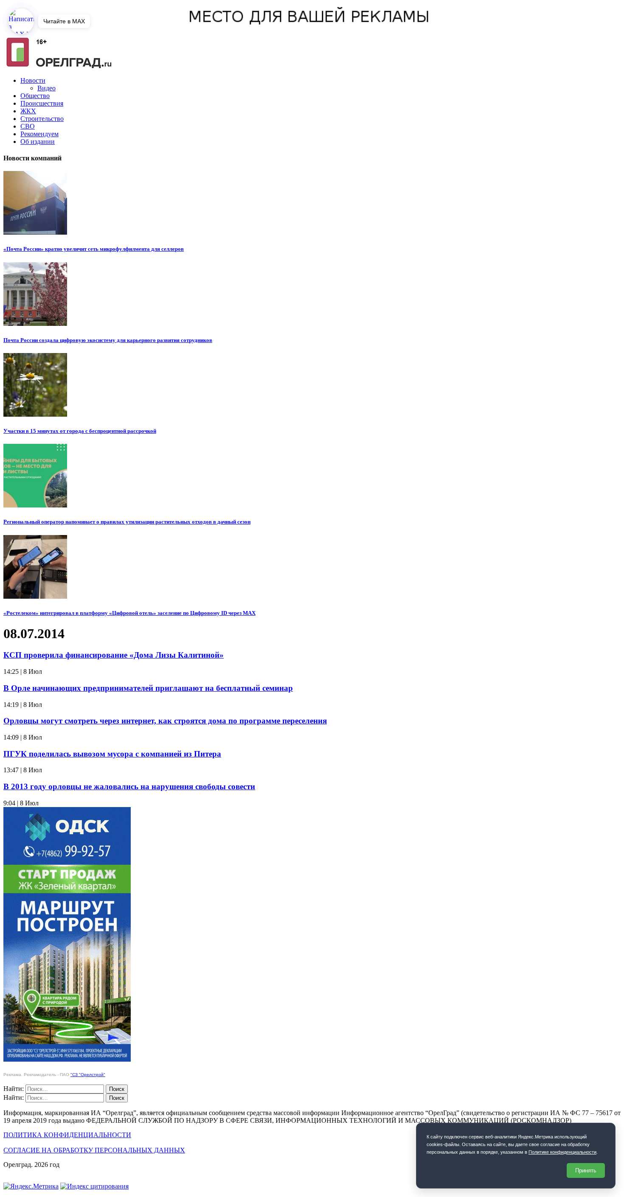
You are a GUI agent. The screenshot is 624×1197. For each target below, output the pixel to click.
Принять (585, 1170)
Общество (35, 95)
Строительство (42, 118)
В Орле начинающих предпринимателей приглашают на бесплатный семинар (148, 688)
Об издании (37, 141)
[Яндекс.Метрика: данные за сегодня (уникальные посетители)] (31, 1186)
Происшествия (41, 103)
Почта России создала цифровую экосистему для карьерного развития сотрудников (107, 340)
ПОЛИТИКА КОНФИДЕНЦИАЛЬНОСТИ (67, 1134)
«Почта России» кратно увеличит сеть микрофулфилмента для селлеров (93, 249)
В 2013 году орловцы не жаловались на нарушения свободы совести (129, 786)
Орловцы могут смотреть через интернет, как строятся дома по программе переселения (165, 720)
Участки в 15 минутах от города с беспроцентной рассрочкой (79, 431)
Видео (46, 88)
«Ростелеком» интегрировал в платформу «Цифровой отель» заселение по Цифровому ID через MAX (129, 613)
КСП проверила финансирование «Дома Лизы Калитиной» (113, 654)
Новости (32, 80)
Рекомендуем (39, 133)
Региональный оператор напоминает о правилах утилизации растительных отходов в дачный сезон (126, 522)
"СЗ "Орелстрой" (87, 1074)
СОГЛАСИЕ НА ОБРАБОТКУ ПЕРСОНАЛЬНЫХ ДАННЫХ (94, 1150)
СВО (27, 126)
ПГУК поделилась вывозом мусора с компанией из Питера (112, 753)
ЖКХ (28, 111)
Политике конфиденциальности (562, 1152)
